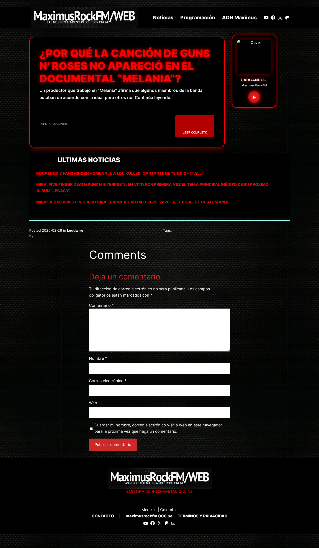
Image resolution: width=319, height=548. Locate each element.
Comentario (101, 305)
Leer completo (195, 132)
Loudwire (75, 230)
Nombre (98, 358)
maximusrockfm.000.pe (149, 516)
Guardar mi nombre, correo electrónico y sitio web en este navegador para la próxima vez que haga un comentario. (158, 428)
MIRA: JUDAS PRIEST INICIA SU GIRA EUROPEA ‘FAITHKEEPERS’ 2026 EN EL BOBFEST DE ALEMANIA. (132, 202)
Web (93, 403)
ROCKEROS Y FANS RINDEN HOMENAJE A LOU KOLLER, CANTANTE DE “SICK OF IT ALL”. (120, 173)
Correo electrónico (108, 380)
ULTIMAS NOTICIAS (89, 160)
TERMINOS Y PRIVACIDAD (202, 516)
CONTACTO (103, 516)
